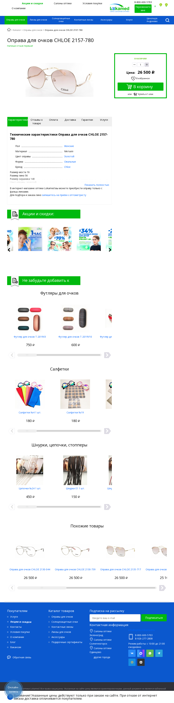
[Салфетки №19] (75, 393)
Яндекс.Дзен (141, 662)
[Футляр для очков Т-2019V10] (75, 317)
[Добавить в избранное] (17, 341)
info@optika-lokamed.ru (141, 630)
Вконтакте (132, 653)
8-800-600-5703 (143, 2)
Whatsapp (150, 653)
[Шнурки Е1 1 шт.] (75, 469)
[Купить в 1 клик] (23, 341)
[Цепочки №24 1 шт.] (30, 469)
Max (141, 653)
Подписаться (154, 618)
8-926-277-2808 (144, 638)
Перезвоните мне (143, 8)
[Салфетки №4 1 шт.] (30, 393)
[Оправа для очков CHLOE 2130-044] (30, 550)
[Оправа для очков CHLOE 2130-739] (75, 550)
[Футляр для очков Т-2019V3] (30, 317)
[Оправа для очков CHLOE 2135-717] (120, 550)
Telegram (159, 653)
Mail (132, 662)
